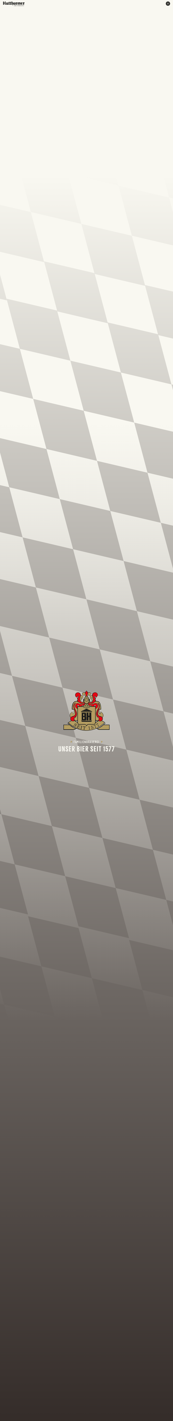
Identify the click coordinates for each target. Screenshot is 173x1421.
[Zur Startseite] (14, 3)
